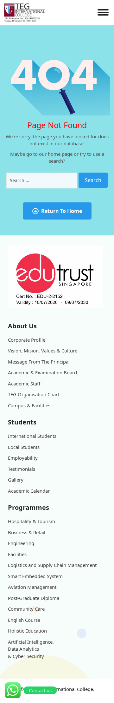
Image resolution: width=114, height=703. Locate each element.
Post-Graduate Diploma (33, 598)
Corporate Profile (26, 340)
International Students (32, 436)
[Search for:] (41, 180)
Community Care (26, 609)
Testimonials (21, 469)
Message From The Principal (39, 361)
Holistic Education (27, 630)
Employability (23, 458)
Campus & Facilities (29, 405)
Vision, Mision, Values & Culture (42, 350)
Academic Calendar (29, 491)
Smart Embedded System (35, 576)
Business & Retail (26, 532)
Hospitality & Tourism (31, 521)
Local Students (24, 447)
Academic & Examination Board (42, 372)
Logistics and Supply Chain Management (52, 565)
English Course (24, 620)
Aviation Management (32, 587)
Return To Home (61, 210)
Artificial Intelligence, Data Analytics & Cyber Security (31, 649)
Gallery (15, 479)
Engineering (21, 543)
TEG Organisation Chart (33, 394)
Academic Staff (24, 383)
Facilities (17, 554)
